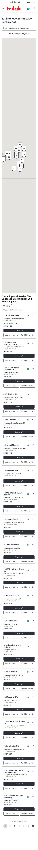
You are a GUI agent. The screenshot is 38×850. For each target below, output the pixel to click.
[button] (33, 315)
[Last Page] (33, 826)
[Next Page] (29, 826)
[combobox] (19, 28)
